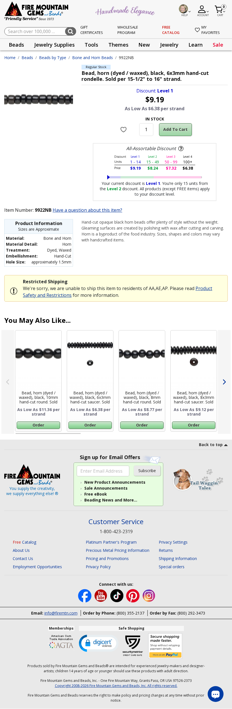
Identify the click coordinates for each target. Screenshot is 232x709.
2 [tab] (86, 436)
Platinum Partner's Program (111, 542)
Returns (166, 550)
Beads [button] (16, 44)
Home (10, 57)
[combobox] (40, 31)
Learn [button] (195, 44)
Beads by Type (52, 57)
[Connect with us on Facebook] (85, 595)
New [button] (144, 44)
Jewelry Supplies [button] (54, 44)
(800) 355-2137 (130, 613)
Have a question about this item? (87, 210)
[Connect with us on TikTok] (117, 595)
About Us (21, 550)
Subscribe (147, 470)
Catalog (24, 542)
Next (224, 382)
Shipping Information (178, 558)
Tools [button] (91, 44)
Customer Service (116, 522)
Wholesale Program (127, 30)
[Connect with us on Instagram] (149, 595)
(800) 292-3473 (191, 613)
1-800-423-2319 (116, 531)
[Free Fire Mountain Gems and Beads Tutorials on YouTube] (101, 595)
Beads (27, 57)
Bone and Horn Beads (92, 57)
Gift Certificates (91, 30)
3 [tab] (154, 436)
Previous (7, 382)
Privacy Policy (98, 566)
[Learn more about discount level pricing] (180, 148)
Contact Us (23, 558)
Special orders (171, 566)
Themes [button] (118, 44)
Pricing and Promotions (107, 558)
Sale (218, 44)
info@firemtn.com (61, 613)
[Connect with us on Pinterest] (133, 595)
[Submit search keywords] (70, 31)
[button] (99, 642)
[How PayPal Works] (165, 646)
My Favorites (210, 30)
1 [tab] (18, 436)
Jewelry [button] (169, 44)
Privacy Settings (173, 542)
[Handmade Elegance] (126, 10)
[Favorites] (124, 129)
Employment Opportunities (37, 566)
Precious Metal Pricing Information (117, 550)
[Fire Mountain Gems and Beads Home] (36, 11)
